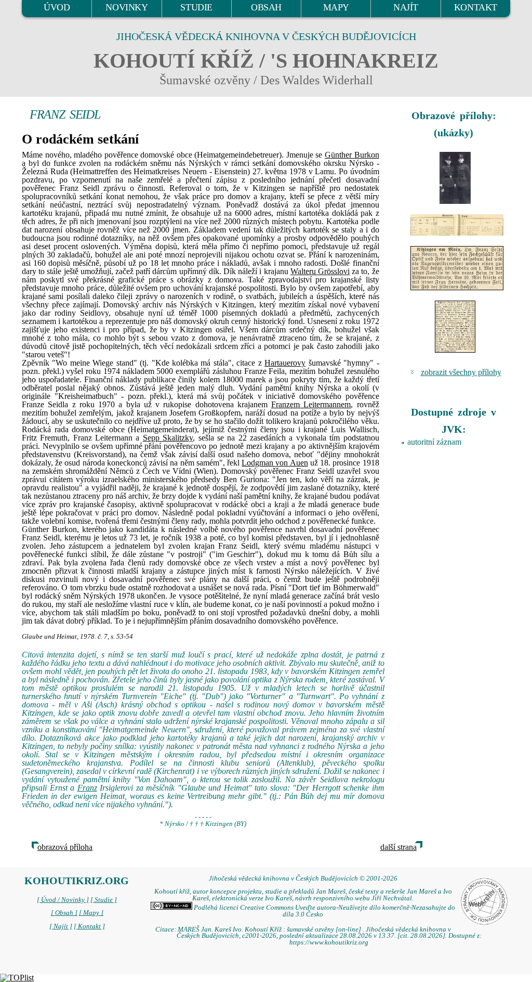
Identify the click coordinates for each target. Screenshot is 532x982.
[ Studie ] (103, 899)
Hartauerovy (284, 362)
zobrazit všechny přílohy (461, 372)
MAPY (336, 7)
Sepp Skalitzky (168, 437)
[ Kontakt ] (89, 926)
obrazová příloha (64, 847)
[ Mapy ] (91, 912)
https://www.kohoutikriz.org (328, 942)
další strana (398, 847)
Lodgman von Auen (275, 462)
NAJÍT (405, 7)
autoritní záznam (434, 441)
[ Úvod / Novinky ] (63, 899)
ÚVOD (57, 7)
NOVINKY (126, 7)
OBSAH (266, 7)
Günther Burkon (352, 154)
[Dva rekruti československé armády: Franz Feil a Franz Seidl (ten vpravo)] (455, 178)
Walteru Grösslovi (320, 271)
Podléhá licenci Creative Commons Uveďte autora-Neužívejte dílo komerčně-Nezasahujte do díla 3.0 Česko (323, 911)
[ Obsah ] (64, 912)
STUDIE (196, 7)
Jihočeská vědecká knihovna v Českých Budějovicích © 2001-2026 (303, 878)
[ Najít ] (60, 926)
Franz (87, 787)
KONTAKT (475, 7)
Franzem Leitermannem (311, 404)
